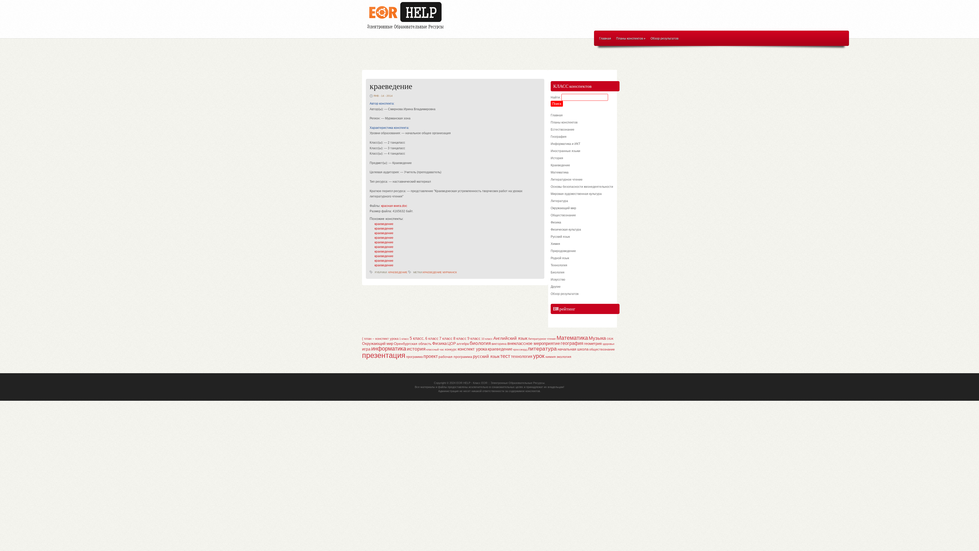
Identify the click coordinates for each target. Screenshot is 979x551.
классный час (435, 349)
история (416, 349)
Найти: (556, 97)
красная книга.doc (394, 206)
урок (539, 356)
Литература (559, 201)
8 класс (460, 338)
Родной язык (560, 258)
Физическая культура (566, 229)
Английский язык (510, 338)
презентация (383, 355)
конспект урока (472, 349)
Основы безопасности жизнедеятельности (582, 187)
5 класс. (417, 338)
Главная (605, 38)
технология (521, 356)
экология (564, 357)
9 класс (474, 338)
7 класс (446, 338)
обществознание (602, 349)
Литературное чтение (567, 179)
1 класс (404, 338)
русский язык (486, 356)
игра (366, 349)
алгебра (463, 344)
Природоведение (563, 251)
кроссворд (520, 349)
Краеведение (397, 272)
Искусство (558, 279)
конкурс (451, 349)
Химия (555, 244)
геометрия (593, 343)
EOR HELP (463, 382)
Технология (559, 265)
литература (542, 349)
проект (430, 356)
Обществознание (563, 215)
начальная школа (573, 349)
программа (414, 357)
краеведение (391, 87)
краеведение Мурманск (440, 272)
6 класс (432, 338)
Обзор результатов (664, 38)
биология (480, 343)
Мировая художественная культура (576, 194)
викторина (499, 344)
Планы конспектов (631, 38)
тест (505, 356)
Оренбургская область (412, 344)
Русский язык (560, 237)
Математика (560, 172)
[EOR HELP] (406, 29)
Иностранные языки (565, 151)
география (572, 343)
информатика (388, 348)
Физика (556, 222)
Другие (556, 287)
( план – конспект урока (380, 339)
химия (550, 357)
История (557, 158)
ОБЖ (610, 338)
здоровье (608, 343)
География (558, 137)
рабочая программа (455, 357)
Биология (557, 272)
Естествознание (562, 129)
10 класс (487, 338)
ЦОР (451, 344)
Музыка (597, 338)
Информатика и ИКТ (565, 144)
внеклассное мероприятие (533, 343)
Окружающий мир (563, 208)
